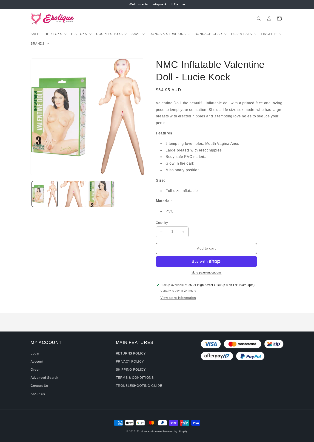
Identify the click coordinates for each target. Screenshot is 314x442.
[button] (55, 34)
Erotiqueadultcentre (149, 431)
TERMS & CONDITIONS (135, 377)
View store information (178, 298)
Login (35, 353)
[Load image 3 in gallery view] (101, 194)
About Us (38, 394)
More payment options (206, 272)
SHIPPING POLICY (131, 369)
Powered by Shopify (175, 431)
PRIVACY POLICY (130, 361)
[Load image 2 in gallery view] (73, 194)
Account (37, 361)
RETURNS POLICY (131, 353)
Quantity (162, 222)
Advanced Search (44, 377)
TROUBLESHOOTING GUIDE (139, 385)
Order (35, 369)
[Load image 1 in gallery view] (45, 194)
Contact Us (39, 385)
